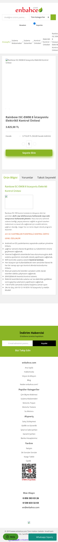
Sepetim (39, 25)
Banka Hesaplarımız (29, 438)
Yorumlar (27, 177)
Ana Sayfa (29, 367)
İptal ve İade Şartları (29, 430)
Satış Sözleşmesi (29, 421)
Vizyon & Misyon (29, 376)
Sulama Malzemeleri (29, 398)
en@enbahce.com (30, 507)
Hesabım (22, 25)
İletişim (29, 448)
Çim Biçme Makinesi (29, 394)
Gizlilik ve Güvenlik (29, 425)
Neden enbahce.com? (29, 384)
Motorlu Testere (29, 407)
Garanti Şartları (29, 434)
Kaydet (44, 343)
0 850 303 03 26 (31, 498)
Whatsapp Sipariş (44, 537)
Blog (29, 380)
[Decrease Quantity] (23, 144)
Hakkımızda (29, 371)
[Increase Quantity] (34, 144)
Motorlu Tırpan (29, 403)
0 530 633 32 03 (31, 502)
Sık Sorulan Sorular (29, 452)
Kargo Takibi (29, 456)
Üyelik (28, 460)
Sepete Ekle (29, 152)
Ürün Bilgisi (10, 177)
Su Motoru (29, 411)
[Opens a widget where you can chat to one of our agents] (10, 537)
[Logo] (29, 9)
